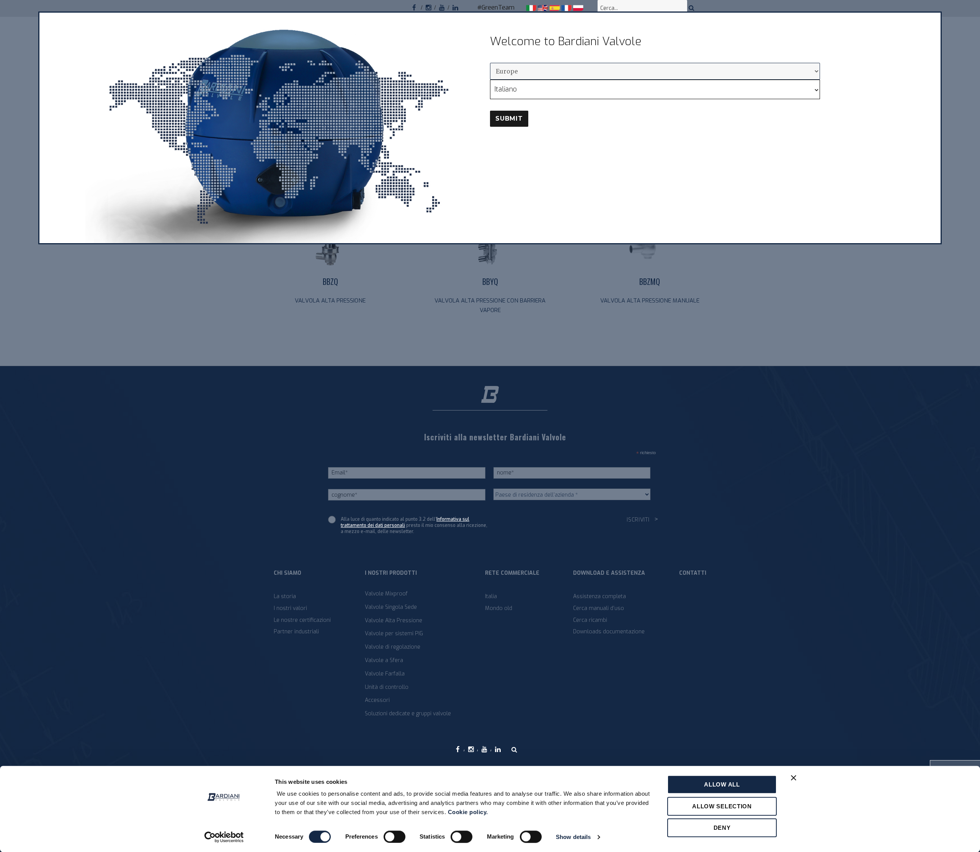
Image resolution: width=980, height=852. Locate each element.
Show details (573, 837)
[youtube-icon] (445, 6)
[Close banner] (793, 777)
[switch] (394, 837)
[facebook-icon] (419, 6)
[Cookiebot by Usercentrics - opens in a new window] (224, 837)
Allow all (722, 784)
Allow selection (722, 806)
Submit (509, 118)
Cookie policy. (468, 812)
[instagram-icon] (432, 6)
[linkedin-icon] (459, 6)
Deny (722, 827)
